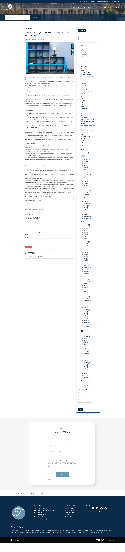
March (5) (86, 256)
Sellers (26, 214)
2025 (83, 156)
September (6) (87, 295)
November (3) (87, 244)
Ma (82, 102)
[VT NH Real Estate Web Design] (100, 540)
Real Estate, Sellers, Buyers (88, 125)
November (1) (87, 216)
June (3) (86, 344)
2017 (82, 357)
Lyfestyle (83, 100)
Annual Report (84, 66)
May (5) (86, 260)
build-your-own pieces (53, 107)
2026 (83, 149)
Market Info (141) (85, 54)
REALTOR (83, 134)
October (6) (87, 269)
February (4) (87, 203)
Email (26, 227)
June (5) (86, 234)
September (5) (87, 322)
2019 (82, 304)
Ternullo (83, 140)
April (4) (86, 165)
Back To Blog (28, 28)
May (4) (86, 315)
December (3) (87, 194)
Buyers (83, 70)
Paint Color (84, 108)
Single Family (21, 493)
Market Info (84, 104)
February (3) (87, 336)
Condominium (85, 80)
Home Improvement (86, 91)
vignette (33, 184)
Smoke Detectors (85, 136)
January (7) (87, 159)
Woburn (83, 142)
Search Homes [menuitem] (69, 508)
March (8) (86, 311)
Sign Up (118, 1)
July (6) (86, 318)
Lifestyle (31, 214)
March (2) (86, 163)
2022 (83, 221)
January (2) (87, 334)
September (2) (87, 191)
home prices (84, 93)
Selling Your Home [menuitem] (70, 510)
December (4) (87, 273)
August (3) (86, 171)
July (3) (86, 236)
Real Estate (32, 209)
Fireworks (83, 83)
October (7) (87, 297)
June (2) (86, 187)
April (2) (86, 207)
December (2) (87, 246)
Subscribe (82, 30)
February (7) (87, 254)
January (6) (87, 307)
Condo (83, 78)
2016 (82, 380)
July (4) (86, 264)
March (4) (86, 283)
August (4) (86, 265)
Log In (114, 1)
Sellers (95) (84, 56)
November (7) (87, 193)
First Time (83, 85)
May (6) (86, 287)
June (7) (86, 289)
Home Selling (84, 95)
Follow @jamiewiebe (29, 205)
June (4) (86, 262)
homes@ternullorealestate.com (101, 1)
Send (62, 474)
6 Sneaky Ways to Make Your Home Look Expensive (47, 34)
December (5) (87, 386)
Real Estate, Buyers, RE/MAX (88, 119)
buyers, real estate (86, 74)
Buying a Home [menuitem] (69, 512)
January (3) (87, 201)
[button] (35, 17)
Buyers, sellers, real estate (87, 76)
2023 (83, 198)
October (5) (87, 324)
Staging (41, 209)
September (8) (87, 267)
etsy (42, 155)
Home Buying (84, 89)
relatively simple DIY (41, 137)
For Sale (83, 87)
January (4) (87, 280)
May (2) (86, 167)
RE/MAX (37, 209)
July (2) (86, 212)
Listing (82, 99)
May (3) (86, 232)
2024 (83, 178)
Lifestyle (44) (84, 53)
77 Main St (42, 518)
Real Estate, (84, 117)
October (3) (87, 242)
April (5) (86, 230)
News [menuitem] (109, 7)
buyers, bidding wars (86, 72)
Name (26, 221)
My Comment (28, 237)
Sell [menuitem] (84, 7)
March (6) (86, 364)
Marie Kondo (39, 94)
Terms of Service (50, 249)
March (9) (86, 229)
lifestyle (83, 97)
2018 (82, 331)
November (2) (87, 173)
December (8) (87, 300)
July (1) (85, 169)
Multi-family (44, 493)
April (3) (86, 185)
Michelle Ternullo (30, 39)
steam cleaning (48, 125)
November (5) (87, 298)
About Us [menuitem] (103, 7)
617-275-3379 (85, 1)
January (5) (87, 252)
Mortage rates (84, 106)
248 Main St (42, 514)
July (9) (86, 291)
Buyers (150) (84, 49)
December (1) (87, 175)
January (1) (87, 153)
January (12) (87, 360)
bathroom (59, 121)
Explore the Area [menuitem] (93, 7)
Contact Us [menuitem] (116, 7)
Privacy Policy (44, 249)
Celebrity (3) (84, 51)
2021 (82, 249)
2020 (83, 276)
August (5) (86, 293)
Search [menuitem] (73, 7)
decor (82, 82)
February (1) (87, 161)
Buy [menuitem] (79, 7)
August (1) (86, 238)
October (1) (86, 350)
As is (82, 68)
